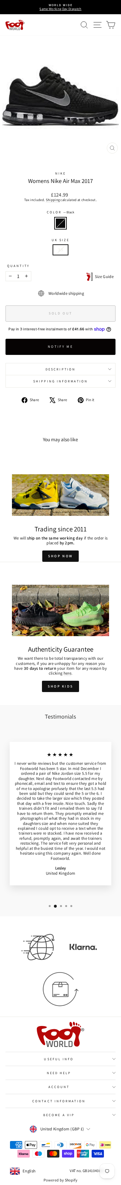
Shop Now (60, 556)
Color (61, 212)
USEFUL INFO (59, 1059)
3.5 (60, 249)
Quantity (18, 266)
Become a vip (59, 1115)
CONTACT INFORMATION (59, 1101)
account (59, 1086)
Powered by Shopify (60, 1180)
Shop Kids (61, 686)
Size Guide (103, 276)
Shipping (53, 200)
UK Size (61, 240)
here (67, 673)
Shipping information (60, 381)
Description (60, 369)
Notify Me (60, 346)
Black (60, 223)
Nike (60, 173)
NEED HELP (59, 1073)
